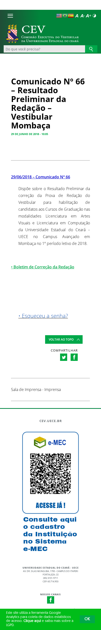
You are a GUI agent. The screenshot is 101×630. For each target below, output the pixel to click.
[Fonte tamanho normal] (77, 16)
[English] (59, 16)
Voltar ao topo (61, 339)
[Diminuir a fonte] (83, 16)
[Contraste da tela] (94, 16)
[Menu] (10, 16)
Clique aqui (32, 621)
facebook (74, 357)
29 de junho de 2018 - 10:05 (29, 134)
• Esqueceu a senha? (43, 315)
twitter (63, 357)
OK (87, 619)
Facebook (50, 600)
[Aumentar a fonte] (88, 16)
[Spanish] (71, 16)
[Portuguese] (65, 16)
